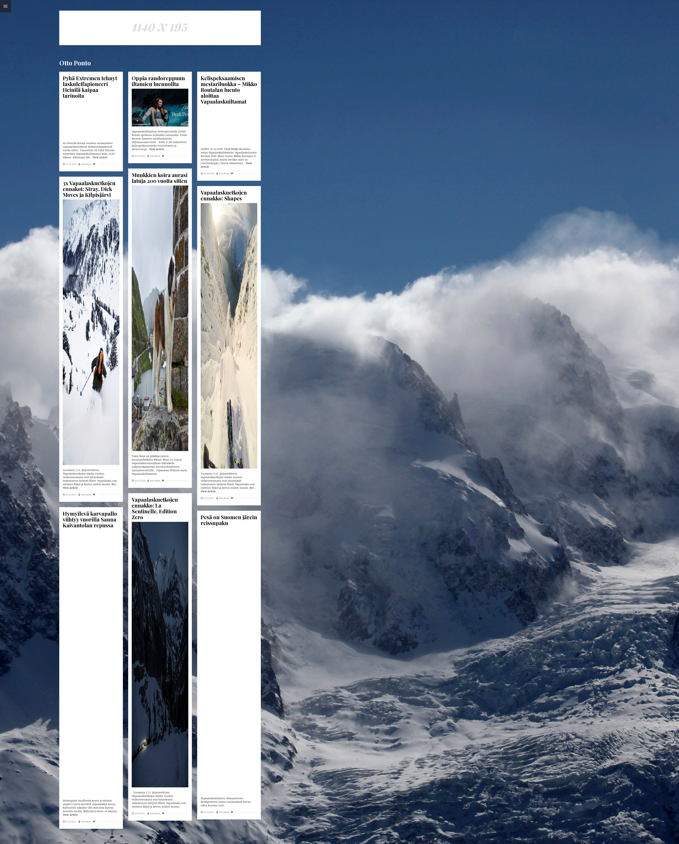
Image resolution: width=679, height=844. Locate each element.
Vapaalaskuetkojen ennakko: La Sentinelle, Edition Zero (155, 508)
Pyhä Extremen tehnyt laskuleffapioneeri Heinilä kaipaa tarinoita (90, 87)
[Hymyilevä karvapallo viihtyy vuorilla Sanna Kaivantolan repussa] (91, 662)
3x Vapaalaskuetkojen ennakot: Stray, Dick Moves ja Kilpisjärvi (89, 188)
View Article (100, 157)
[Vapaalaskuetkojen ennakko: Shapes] (229, 336)
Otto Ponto (86, 164)
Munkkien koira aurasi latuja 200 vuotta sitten (159, 177)
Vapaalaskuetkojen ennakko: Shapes (224, 195)
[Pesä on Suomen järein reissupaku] (229, 660)
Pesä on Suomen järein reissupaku (229, 520)
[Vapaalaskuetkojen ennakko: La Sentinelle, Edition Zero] (160, 654)
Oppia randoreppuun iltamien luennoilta (158, 81)
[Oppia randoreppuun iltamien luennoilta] (160, 107)
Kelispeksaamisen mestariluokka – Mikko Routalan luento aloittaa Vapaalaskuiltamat (229, 90)
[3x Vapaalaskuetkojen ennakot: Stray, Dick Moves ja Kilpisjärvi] (91, 332)
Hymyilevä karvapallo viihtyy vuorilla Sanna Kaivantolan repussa (90, 519)
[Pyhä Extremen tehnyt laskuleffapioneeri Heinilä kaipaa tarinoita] (91, 119)
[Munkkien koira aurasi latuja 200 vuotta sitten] (160, 318)
